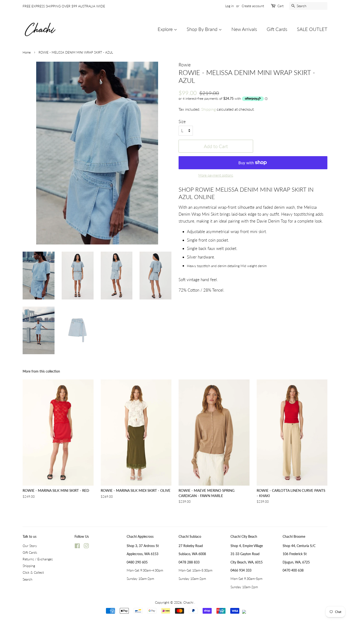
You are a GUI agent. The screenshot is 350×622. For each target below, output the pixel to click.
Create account (253, 6)
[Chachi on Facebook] (77, 547)
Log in (229, 6)
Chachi (188, 602)
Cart (280, 6)
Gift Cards (277, 29)
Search (27, 579)
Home (27, 52)
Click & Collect (33, 572)
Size (182, 121)
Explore (166, 29)
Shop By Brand (203, 29)
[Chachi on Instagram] (86, 547)
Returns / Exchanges (38, 559)
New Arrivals (244, 29)
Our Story (30, 546)
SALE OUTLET (312, 29)
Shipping (208, 109)
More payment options (215, 175)
